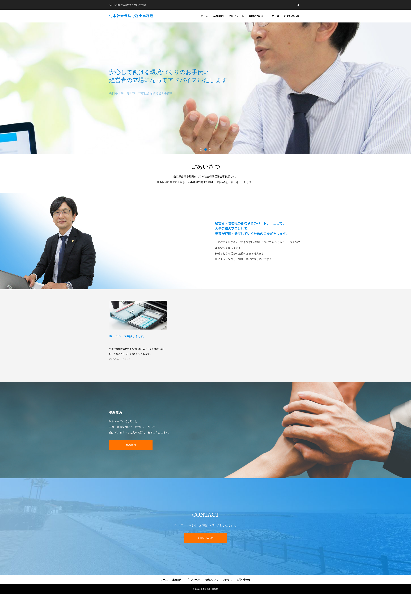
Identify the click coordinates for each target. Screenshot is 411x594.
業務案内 (218, 16)
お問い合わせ (291, 16)
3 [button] (210, 149)
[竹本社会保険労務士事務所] (131, 16)
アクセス (274, 16)
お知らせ (126, 359)
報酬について (256, 16)
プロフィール (236, 16)
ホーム (205, 16)
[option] (205, 88)
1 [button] (201, 149)
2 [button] (205, 149)
